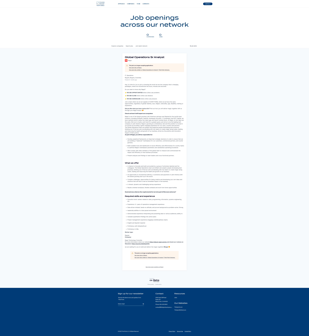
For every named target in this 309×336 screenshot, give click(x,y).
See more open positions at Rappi (154, 267)
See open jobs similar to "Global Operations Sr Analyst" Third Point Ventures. (149, 70)
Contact (208, 4)
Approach (121, 4)
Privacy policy (151, 284)
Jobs (175, 297)
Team (138, 4)
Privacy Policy (172, 331)
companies (117, 46)
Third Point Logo (100, 4)
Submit (142, 304)
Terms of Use (180, 331)
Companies (130, 4)
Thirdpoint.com (178, 307)
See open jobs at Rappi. (135, 67)
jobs (129, 46)
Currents (146, 4)
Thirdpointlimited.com (180, 310)
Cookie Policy (188, 331)
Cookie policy (158, 284)
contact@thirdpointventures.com (163, 307)
